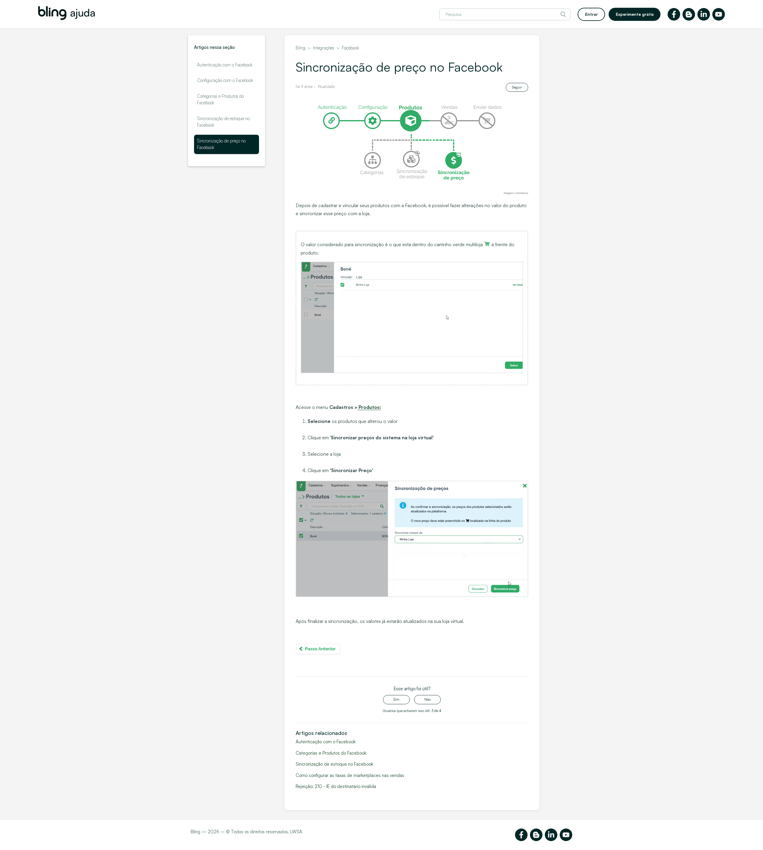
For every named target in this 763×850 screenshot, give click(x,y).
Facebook (350, 48)
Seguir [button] (517, 87)
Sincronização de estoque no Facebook (223, 122)
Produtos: (370, 407)
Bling (300, 48)
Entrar (591, 14)
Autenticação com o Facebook (224, 65)
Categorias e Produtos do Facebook (220, 99)
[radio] (396, 699)
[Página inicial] (66, 18)
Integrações (323, 48)
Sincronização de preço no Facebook (221, 144)
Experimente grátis (635, 14)
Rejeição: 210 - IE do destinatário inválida (336, 786)
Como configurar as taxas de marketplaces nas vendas (350, 775)
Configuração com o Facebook (225, 80)
